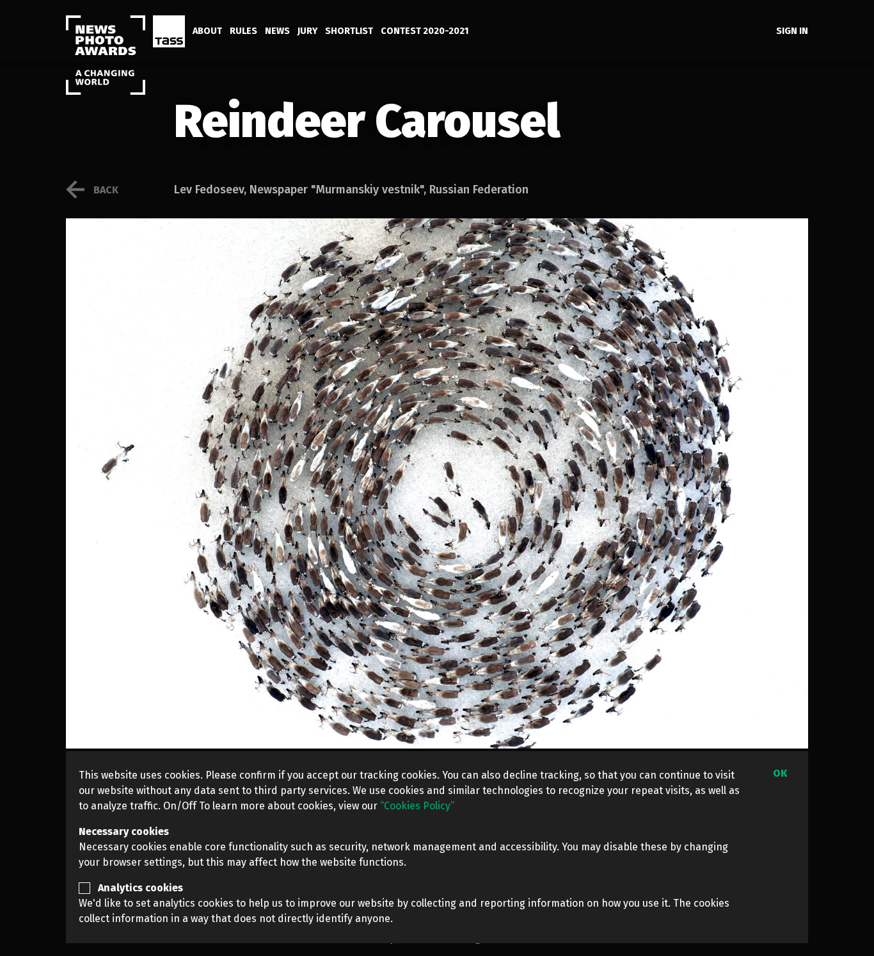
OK (780, 773)
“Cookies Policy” (417, 806)
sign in (792, 31)
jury (307, 31)
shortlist (349, 31)
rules (243, 31)
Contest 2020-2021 (425, 31)
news (277, 31)
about (207, 31)
